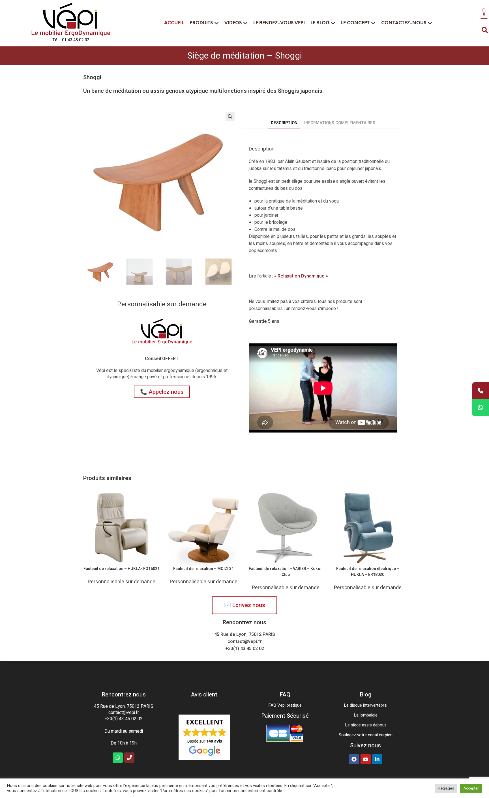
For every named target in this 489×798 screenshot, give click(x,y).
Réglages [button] (446, 788)
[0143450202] (480, 390)
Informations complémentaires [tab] (339, 123)
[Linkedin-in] (377, 759)
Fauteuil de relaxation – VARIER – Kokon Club (286, 572)
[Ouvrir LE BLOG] (333, 23)
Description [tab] (284, 123)
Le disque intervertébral (365, 705)
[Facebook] (354, 759)
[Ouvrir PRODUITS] (216, 23)
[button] (230, 116)
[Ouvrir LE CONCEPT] (373, 23)
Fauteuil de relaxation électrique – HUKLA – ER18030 (367, 572)
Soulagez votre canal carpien (366, 735)
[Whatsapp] (118, 757)
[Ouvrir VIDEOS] (245, 23)
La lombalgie (366, 715)
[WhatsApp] (480, 407)
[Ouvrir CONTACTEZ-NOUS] (430, 23)
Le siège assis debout (365, 725)
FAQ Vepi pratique (285, 705)
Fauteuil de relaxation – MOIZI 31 (203, 569)
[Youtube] (366, 759)
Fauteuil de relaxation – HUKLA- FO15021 (121, 569)
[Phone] (129, 757)
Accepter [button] (471, 788)
